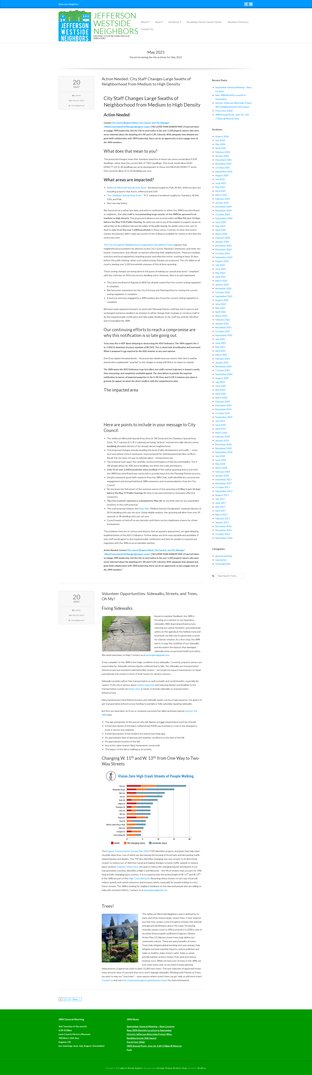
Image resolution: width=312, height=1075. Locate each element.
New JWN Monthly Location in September (149, 1030)
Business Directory (238, 21)
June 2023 (220, 269)
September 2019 (223, 417)
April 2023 (220, 276)
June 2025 (220, 183)
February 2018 (222, 471)
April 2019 (220, 428)
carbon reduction (146, 685)
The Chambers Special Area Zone (124, 195)
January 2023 (222, 284)
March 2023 (221, 280)
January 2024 (222, 241)
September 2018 (223, 452)
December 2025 (223, 159)
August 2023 (222, 261)
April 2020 (220, 393)
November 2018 (223, 448)
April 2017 (220, 510)
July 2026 (220, 140)
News (158, 21)
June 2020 (220, 385)
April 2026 (220, 148)
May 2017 (220, 506)
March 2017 (221, 514)
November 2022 (223, 288)
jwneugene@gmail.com (157, 655)
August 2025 (222, 175)
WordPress (201, 1068)
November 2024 (223, 210)
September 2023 (223, 257)
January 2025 (222, 202)
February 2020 (222, 401)
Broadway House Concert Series (204, 21)
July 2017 (220, 499)
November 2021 (223, 327)
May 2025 (220, 187)
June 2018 (220, 460)
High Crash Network (139, 878)
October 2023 (222, 253)
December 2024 (223, 206)
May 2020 (220, 389)
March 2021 (221, 354)
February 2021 (222, 358)
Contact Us (147, 29)
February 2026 (222, 152)
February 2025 (222, 198)
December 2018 (223, 444)
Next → (77, 999)
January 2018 (222, 475)
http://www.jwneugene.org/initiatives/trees (144, 980)
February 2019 (222, 436)
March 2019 (221, 432)
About (144, 21)
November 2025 (223, 163)
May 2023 (220, 272)
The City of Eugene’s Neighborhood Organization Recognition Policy (138, 244)
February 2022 (222, 319)
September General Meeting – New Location (151, 1026)
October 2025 (222, 167)
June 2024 (220, 222)
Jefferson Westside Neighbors (115, 23)
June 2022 (220, 304)
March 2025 (221, 194)
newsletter (221, 559)
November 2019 (223, 409)
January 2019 (222, 440)
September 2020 (223, 374)
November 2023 (223, 249)
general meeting (223, 556)
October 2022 (222, 292)
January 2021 (222, 362)
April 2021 (220, 350)
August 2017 (222, 495)
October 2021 (222, 331)
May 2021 (220, 347)
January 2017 (222, 522)
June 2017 (220, 502)
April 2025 (220, 191)
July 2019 (220, 421)
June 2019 (220, 424)
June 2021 (220, 343)
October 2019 (222, 413)
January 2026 (222, 155)
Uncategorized (77, 105)
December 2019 (223, 405)
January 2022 (222, 323)
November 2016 (223, 530)
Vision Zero (134, 688)
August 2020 (222, 378)
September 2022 (223, 296)
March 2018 (221, 467)
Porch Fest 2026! (224, 110)
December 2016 (223, 526)
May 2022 (220, 308)
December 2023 (223, 245)
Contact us (107, 980)
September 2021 (223, 335)
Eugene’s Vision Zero (127, 866)
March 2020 (221, 397)
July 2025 (220, 179)
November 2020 (223, 366)
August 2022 (222, 300)
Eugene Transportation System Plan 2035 (127, 851)
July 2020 (220, 382)
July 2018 (220, 456)
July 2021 (220, 339)
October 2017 (222, 487)
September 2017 (223, 491)
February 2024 (222, 237)
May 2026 (220, 144)
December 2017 (223, 479)
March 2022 (221, 315)
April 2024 (220, 230)
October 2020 (222, 370)
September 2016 (223, 538)
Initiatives (173, 21)
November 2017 (223, 483)
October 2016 (222, 534)
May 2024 (220, 226)
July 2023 (220, 265)
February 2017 (222, 518)
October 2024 (222, 214)
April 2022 (220, 311)
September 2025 (223, 171)
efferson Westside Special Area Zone (127, 187)
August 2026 (222, 136)
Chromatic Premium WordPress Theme (171, 1068)
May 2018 (220, 463)
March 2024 (221, 233)
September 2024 (223, 218)
